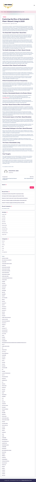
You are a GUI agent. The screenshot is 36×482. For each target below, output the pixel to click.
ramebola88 (4, 355)
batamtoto (4, 378)
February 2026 (4, 225)
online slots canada (5, 258)
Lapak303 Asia (4, 443)
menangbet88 (4, 340)
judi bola (3, 313)
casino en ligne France (5, 272)
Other (3, 248)
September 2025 (5, 232)
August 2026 (4, 214)
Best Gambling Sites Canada (6, 450)
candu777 (3, 358)
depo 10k (3, 292)
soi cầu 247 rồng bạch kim (6, 373)
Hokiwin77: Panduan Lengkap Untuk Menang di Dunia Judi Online (13, 202)
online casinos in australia (6, 267)
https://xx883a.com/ (5, 97)
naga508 (3, 281)
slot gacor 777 (4, 328)
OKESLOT (3, 453)
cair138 (3, 326)
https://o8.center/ (5, 376)
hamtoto (3, 301)
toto (3, 398)
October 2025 (4, 230)
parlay (3, 392)
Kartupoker (4, 407)
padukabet (4, 396)
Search (3, 184)
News (3, 246)
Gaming (3, 244)
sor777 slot (4, 351)
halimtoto (3, 383)
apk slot (3, 299)
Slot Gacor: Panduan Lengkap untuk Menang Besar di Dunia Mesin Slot (14, 200)
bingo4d (3, 466)
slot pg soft (4, 286)
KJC (2, 369)
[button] (11, 172)
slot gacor (3, 283)
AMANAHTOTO (4, 380)
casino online (4, 261)
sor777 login (4, 333)
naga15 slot (4, 457)
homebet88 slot (4, 459)
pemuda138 (4, 290)
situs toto (3, 389)
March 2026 (4, 223)
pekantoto (3, 324)
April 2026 (3, 221)
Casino (3, 242)
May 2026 (3, 219)
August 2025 (4, 234)
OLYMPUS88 (4, 437)
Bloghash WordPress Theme (27, 480)
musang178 (4, 403)
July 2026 (3, 216)
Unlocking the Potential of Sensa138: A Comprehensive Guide (13, 193)
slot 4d (3, 360)
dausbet (3, 468)
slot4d (3, 335)
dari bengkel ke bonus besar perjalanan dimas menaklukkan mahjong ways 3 (14, 342)
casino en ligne (4, 279)
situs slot (3, 364)
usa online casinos (5, 423)
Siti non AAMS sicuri (5, 353)
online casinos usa (5, 425)
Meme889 (3, 412)
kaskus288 (3, 294)
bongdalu (3, 371)
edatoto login (4, 385)
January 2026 (4, 227)
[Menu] (34, 5)
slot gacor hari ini (4, 331)
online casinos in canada (6, 274)
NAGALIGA (4, 414)
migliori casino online (5, 276)
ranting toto (4, 464)
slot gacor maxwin (5, 405)
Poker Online (4, 452)
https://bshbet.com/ (5, 441)
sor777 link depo (4, 297)
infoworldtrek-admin (14, 170)
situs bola (3, 362)
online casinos (4, 416)
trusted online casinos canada (7, 263)
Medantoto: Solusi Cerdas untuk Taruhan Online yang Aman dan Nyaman (15, 198)
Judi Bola (3, 410)
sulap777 (3, 295)
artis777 (3, 304)
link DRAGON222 (4, 439)
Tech (3, 250)
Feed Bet (3, 337)
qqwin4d (3, 421)
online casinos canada (5, 419)
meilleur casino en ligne (5, 346)
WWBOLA (3, 455)
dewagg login (4, 394)
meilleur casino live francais (6, 317)
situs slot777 (4, 306)
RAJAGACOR (4, 448)
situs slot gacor (4, 462)
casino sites (4, 265)
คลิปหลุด (3, 430)
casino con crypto (5, 319)
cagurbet (3, 471)
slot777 (3, 344)
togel (3, 434)
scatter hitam (4, 285)
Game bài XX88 (4, 367)
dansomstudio (4, 349)
